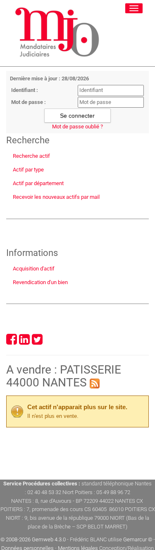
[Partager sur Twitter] (37, 342)
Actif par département (38, 183)
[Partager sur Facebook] (11, 342)
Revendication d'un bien (40, 282)
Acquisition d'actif (34, 268)
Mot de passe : (28, 102)
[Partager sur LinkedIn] (24, 342)
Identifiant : (24, 90)
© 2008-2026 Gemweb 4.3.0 (33, 539)
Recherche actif (31, 156)
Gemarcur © (137, 539)
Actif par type (28, 169)
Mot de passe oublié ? (77, 126)
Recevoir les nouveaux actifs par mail (56, 197)
